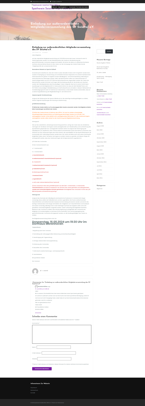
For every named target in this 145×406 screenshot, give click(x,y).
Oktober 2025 (100, 138)
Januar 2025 (100, 154)
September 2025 (101, 142)
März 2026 (99, 130)
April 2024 (99, 174)
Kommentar (36, 323)
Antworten (38, 313)
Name (34, 347)
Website (34, 359)
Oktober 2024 (100, 158)
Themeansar (61, 402)
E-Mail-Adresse (36, 353)
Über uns (54, 7)
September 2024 (101, 162)
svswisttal (45, 270)
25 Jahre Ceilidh (101, 72)
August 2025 (100, 146)
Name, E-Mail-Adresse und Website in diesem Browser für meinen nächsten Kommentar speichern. (61, 364)
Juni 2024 (99, 170)
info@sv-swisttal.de (57, 1)
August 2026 (100, 126)
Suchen (99, 48)
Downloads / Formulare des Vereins (78, 7)
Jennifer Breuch (101, 112)
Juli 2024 (99, 166)
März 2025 (99, 150)
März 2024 (99, 178)
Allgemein (45, 52)
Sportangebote (62, 7)
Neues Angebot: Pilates (103, 63)
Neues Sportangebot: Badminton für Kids (103, 67)
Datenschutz (34, 390)
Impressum (34, 387)
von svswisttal (36, 52)
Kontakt (33, 393)
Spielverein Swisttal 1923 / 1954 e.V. (52, 8)
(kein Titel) (100, 82)
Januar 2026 (100, 134)
